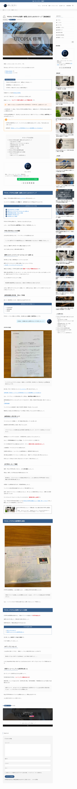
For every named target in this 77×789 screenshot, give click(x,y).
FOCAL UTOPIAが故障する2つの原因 (17, 152)
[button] (28, 58)
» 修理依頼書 (6, 403)
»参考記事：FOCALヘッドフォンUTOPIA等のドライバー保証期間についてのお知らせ (22, 392)
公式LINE (20, 175)
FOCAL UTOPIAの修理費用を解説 (16, 150)
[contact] (33, 183)
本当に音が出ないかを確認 (15, 141)
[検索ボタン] (72, 5)
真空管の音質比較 (60, 35)
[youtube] (68, 67)
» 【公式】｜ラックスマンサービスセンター (13, 265)
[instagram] (64, 67)
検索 (73, 41)
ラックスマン (22, 198)
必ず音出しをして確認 (14, 148)
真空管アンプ (59, 29)
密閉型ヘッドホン (60, 27)
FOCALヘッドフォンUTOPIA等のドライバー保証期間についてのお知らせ (27, 128)
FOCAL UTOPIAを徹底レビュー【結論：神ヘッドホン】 (35, 500)
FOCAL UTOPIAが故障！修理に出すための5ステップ (20, 140)
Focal (14, 705)
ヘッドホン (59, 22)
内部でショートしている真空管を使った (18, 155)
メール (6, 763)
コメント (7, 742)
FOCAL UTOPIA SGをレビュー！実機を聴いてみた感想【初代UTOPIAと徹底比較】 (33, 508)
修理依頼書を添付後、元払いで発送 (17, 144)
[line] (66, 67)
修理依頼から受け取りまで (15, 146)
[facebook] (60, 67)
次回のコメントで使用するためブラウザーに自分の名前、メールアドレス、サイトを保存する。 (24, 772)
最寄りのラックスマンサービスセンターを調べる (19, 143)
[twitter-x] (62, 67)
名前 (6, 758)
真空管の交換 (59, 32)
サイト (6, 768)
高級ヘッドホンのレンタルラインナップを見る (27, 179)
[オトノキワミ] (10, 5)
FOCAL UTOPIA (17, 92)
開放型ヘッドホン (12, 19)
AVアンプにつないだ (14, 153)
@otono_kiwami (8, 71)
